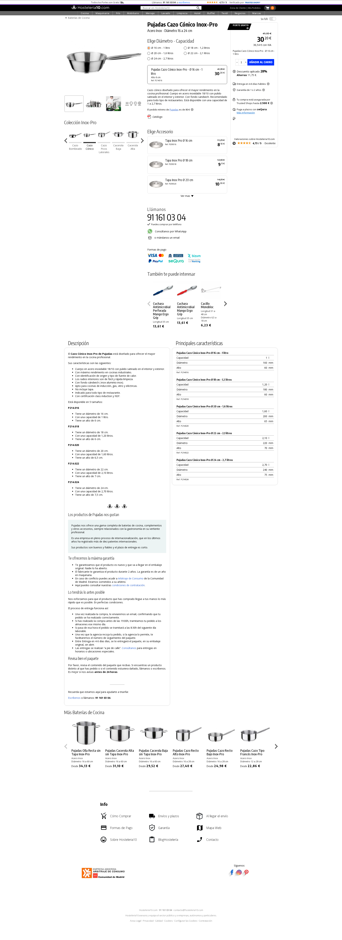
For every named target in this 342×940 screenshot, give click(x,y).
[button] (143, 141)
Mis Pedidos (254, 7)
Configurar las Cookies (185, 920)
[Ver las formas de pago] (174, 262)
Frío (118, 13)
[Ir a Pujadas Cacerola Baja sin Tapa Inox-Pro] (118, 142)
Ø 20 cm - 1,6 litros (162, 53)
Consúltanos (129, 648)
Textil (225, 13)
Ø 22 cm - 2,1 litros (199, 53)
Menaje (150, 13)
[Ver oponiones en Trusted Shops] (252, 2)
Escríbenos (74, 697)
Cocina (85, 13)
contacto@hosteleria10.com (188, 910)
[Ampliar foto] (104, 92)
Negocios (240, 13)
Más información (246, 112)
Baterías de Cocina (79, 17)
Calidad (159, 920)
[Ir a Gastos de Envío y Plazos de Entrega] (246, 28)
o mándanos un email (167, 237)
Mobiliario (133, 13)
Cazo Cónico (90, 147)
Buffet (211, 13)
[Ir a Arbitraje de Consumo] (104, 878)
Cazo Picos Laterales (104, 149)
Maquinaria (102, 13)
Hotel (197, 13)
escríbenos (184, 2)
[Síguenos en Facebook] (231, 875)
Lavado (166, 13)
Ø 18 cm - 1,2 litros (199, 47)
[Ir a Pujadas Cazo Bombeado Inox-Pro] (75, 142)
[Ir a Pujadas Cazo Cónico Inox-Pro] (89, 142)
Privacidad (148, 920)
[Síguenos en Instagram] (239, 875)
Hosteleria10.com (148, 910)
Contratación (205, 920)
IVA (264, 19)
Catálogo (157, 116)
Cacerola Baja (118, 147)
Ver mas (185, 196)
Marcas (256, 13)
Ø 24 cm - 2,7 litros (162, 58)
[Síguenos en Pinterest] (246, 875)
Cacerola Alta (133, 147)
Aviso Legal (135, 920)
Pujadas (174, 109)
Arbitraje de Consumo (130, 578)
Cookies (168, 920)
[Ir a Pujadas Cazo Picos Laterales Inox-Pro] (104, 142)
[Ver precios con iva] (272, 19)
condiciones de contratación (128, 585)
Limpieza (182, 13)
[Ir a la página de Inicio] (90, 9)
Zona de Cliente (238, 7)
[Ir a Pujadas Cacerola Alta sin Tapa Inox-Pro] (132, 142)
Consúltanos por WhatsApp (170, 231)
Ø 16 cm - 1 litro (160, 47)
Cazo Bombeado (75, 147)
